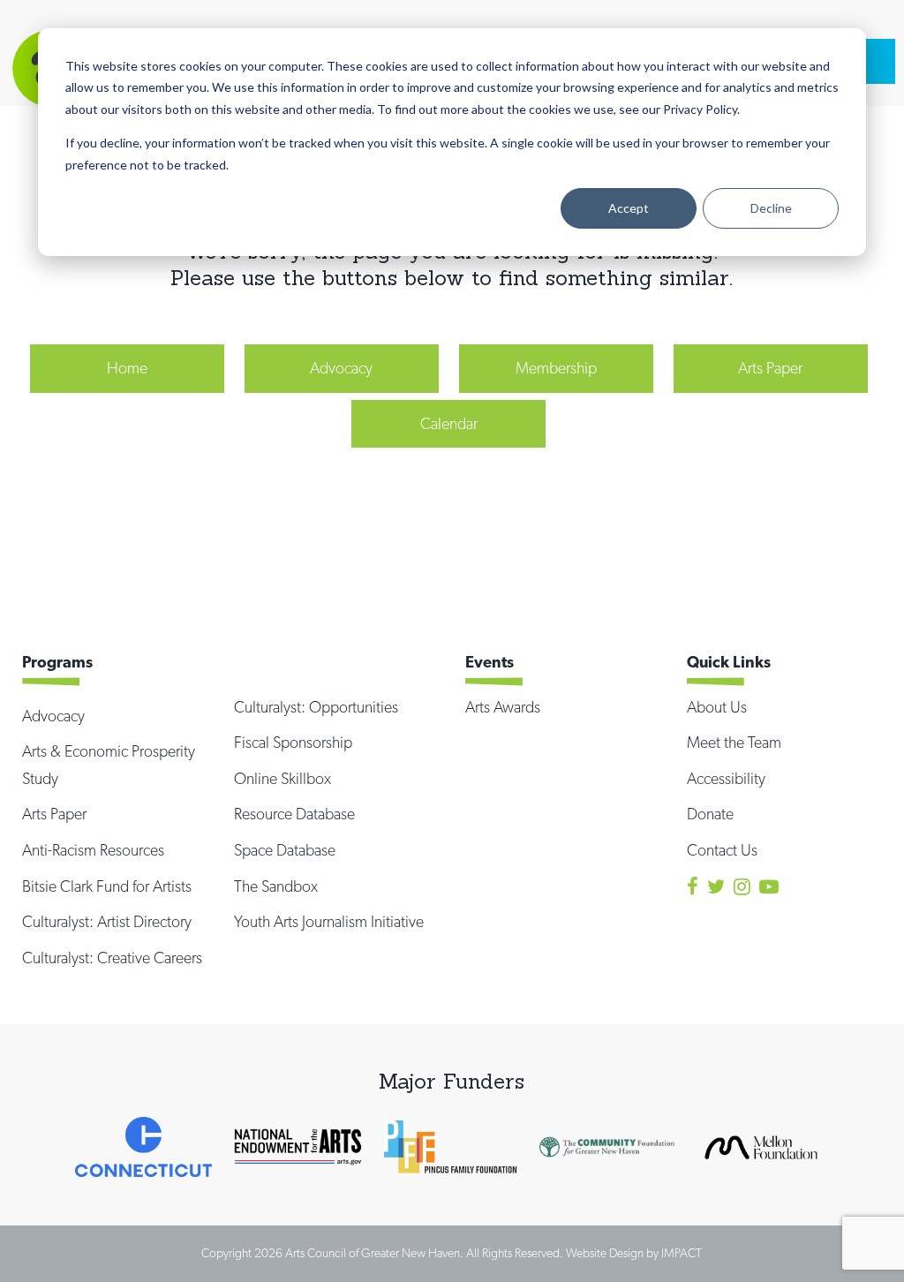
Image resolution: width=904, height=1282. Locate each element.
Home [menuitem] (127, 367)
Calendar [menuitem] (449, 423)
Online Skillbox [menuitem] (282, 778)
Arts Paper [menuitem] (770, 367)
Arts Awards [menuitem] (502, 707)
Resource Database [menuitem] (294, 813)
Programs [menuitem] (57, 661)
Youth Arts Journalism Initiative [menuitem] (329, 921)
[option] (143, 1147)
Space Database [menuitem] (284, 850)
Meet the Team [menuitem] (734, 742)
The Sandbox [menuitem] (276, 886)
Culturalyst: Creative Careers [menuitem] (112, 957)
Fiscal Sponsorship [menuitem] (293, 742)
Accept (628, 207)
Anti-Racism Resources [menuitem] (93, 850)
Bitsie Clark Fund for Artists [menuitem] (107, 886)
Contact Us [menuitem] (722, 850)
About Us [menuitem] (717, 707)
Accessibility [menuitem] (726, 778)
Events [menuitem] (489, 661)
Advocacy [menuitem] (341, 367)
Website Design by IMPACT (634, 1253)
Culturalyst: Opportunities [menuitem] (316, 707)
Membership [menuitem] (556, 367)
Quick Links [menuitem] (729, 661)
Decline (771, 207)
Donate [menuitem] (710, 813)
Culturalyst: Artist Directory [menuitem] (107, 921)
